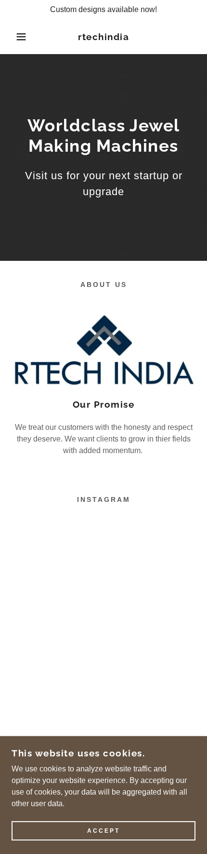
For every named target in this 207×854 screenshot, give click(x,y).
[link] (103, 37)
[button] (16, 36)
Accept (103, 830)
